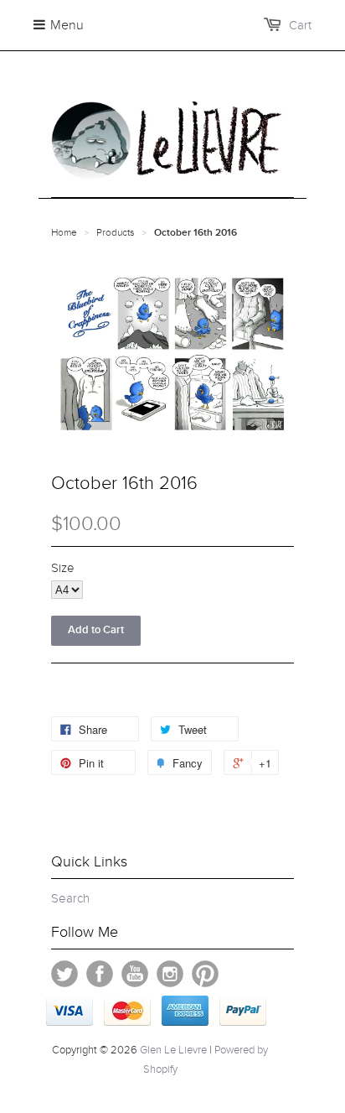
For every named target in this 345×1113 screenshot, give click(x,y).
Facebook (99, 973)
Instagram (170, 973)
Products (115, 232)
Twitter (64, 973)
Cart (300, 25)
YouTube (134, 973)
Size (63, 567)
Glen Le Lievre (173, 1050)
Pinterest (205, 973)
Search (70, 898)
